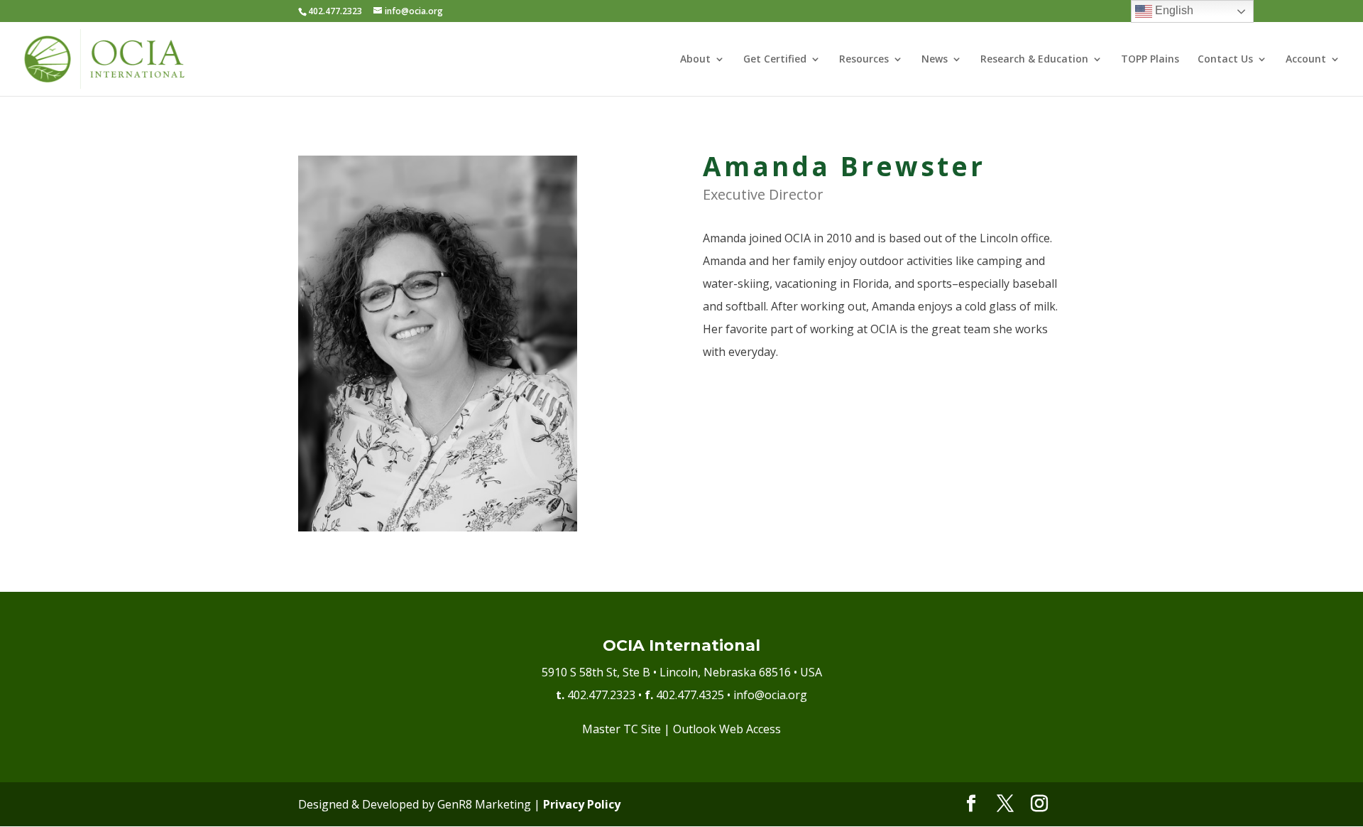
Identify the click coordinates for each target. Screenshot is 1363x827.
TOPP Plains (1150, 59)
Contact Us (1225, 59)
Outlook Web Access (727, 729)
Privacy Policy (581, 804)
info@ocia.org (770, 695)
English (1172, 10)
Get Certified (774, 59)
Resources (864, 59)
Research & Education (1034, 59)
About (695, 59)
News (934, 59)
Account (1306, 59)
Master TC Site (621, 729)
